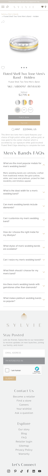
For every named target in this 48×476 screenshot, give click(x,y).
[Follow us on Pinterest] (15, 471)
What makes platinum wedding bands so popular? (22, 299)
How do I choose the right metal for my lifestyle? (21, 233)
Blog (24, 433)
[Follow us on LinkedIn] (33, 471)
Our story (24, 429)
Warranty (24, 453)
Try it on (24, 123)
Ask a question (24, 412)
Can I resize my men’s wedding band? (22, 260)
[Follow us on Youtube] (39, 471)
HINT (17, 129)
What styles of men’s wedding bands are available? (21, 247)
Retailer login (24, 441)
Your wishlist (24, 408)
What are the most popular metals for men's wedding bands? (22, 165)
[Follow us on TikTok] (21, 471)
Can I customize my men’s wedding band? (21, 220)
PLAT (30, 110)
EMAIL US (31, 129)
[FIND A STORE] (45, 7)
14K (17, 110)
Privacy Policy (24, 449)
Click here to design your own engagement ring (24, 1)
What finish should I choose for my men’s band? (20, 272)
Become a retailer (24, 396)
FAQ (23, 437)
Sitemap (24, 445)
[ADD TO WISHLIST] (3, 67)
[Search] (7, 7)
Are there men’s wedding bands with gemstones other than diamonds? (21, 286)
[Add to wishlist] (42, 7)
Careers (24, 404)
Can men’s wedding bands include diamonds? (20, 206)
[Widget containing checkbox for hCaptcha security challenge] (22, 370)
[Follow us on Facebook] (27, 471)
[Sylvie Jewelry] (24, 6)
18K (24, 110)
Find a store (24, 400)
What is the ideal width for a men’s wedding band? (20, 192)
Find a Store (24, 117)
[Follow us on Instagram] (8, 471)
